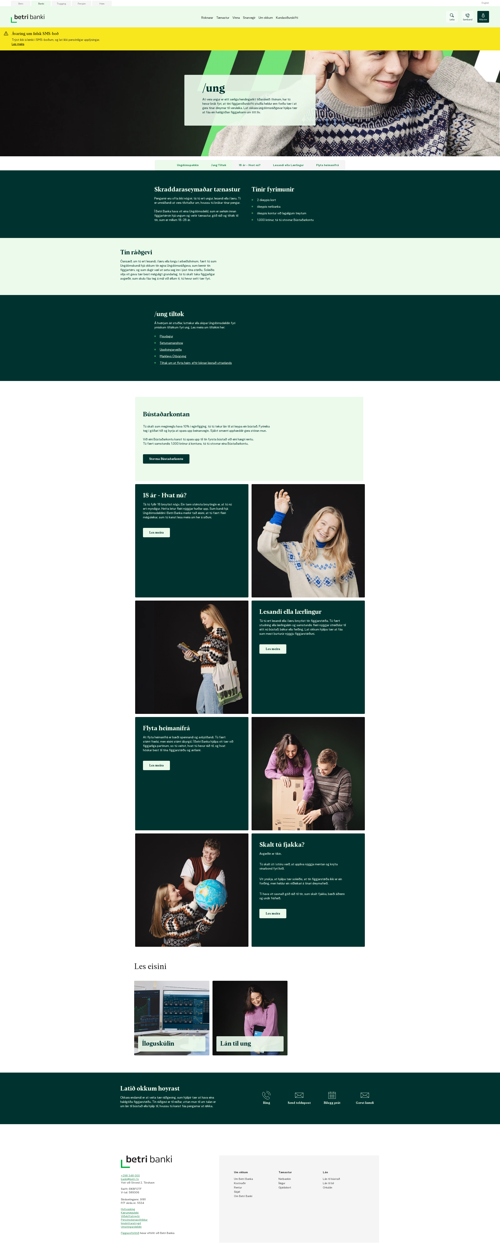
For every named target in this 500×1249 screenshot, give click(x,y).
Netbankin (285, 1179)
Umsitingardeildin (131, 1227)
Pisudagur (166, 336)
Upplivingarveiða (171, 349)
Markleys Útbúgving (173, 356)
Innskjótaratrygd (131, 1223)
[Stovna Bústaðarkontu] (166, 464)
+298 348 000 (130, 1175)
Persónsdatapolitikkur (134, 1220)
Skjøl (237, 1192)
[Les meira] (272, 919)
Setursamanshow (171, 343)
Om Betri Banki (243, 1196)
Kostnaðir (240, 1183)
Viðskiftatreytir (130, 1216)
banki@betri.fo (130, 1179)
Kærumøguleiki (130, 1212)
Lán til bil (328, 1183)
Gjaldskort (285, 1187)
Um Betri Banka (243, 1179)
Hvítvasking (128, 1209)
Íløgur (282, 1183)
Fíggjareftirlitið (130, 1233)
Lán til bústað (331, 1179)
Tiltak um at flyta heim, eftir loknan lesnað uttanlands (196, 363)
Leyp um (127, 156)
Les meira (18, 44)
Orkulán (327, 1187)
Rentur (238, 1187)
